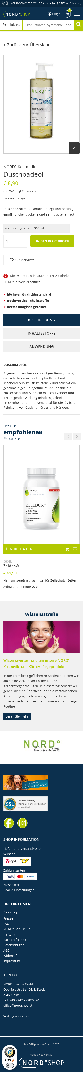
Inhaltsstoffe (42, 333)
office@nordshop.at (17, 1005)
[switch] (10, 1065)
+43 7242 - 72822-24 (24, 1000)
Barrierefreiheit (14, 940)
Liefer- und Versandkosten (22, 848)
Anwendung (41, 346)
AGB (6, 950)
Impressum (11, 961)
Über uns (10, 913)
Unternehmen (17, 904)
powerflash (47, 1054)
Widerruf (10, 956)
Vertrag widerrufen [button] (17, 1016)
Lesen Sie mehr (17, 716)
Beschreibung (41, 320)
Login (56, 14)
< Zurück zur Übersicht (26, 45)
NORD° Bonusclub (16, 929)
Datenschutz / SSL (16, 945)
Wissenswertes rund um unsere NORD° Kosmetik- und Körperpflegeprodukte (36, 663)
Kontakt (11, 975)
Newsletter (11, 884)
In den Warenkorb (52, 241)
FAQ (6, 924)
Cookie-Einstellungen (19, 890)
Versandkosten (30, 191)
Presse (8, 918)
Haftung (9, 934)
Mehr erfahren (21, 549)
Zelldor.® (11, 564)
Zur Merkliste (24, 260)
